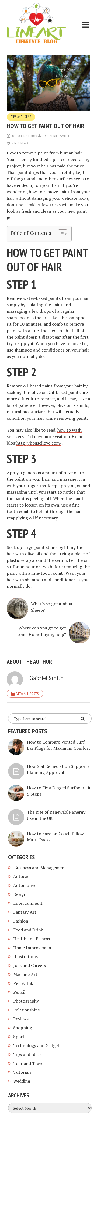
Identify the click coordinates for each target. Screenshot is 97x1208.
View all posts (27, 693)
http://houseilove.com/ (38, 443)
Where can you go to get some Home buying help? (41, 631)
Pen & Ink (23, 983)
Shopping (22, 1028)
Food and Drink (28, 930)
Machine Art (25, 974)
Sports (19, 1037)
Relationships (26, 1010)
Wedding (21, 1081)
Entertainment (28, 903)
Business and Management (39, 867)
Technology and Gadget (36, 1045)
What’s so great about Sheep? (52, 607)
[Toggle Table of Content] (60, 233)
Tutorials (22, 1072)
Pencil (19, 992)
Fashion (20, 921)
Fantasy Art (24, 912)
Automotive (24, 885)
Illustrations (25, 956)
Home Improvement (33, 948)
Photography (26, 1001)
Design (19, 894)
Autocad (21, 876)
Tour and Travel (29, 1063)
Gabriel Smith (58, 135)
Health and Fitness (31, 939)
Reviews (21, 1019)
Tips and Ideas (21, 117)
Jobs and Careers (29, 965)
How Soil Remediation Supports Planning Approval (58, 769)
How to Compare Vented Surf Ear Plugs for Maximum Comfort (58, 745)
